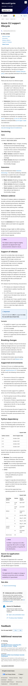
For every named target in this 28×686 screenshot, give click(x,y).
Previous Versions (13, 677)
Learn (2, 19)
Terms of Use (19, 682)
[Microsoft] (14, 16)
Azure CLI (12, 19)
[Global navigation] (1, 15)
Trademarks (4, 684)
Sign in (25, 15)
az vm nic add (18, 118)
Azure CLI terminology (10, 585)
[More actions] (25, 19)
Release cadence (6, 40)
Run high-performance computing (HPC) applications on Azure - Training (11, 645)
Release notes (19, 359)
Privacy (9, 680)
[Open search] (21, 15)
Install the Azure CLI (10, 370)
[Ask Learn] (23, 19)
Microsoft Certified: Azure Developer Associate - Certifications (13, 655)
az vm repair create (21, 120)
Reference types (6, 36)
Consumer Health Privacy (7, 682)
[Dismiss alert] (26, 2)
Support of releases (7, 42)
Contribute (3, 680)
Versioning (4, 38)
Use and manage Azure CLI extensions (11, 128)
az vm (2, 118)
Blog (20, 677)
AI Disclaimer (4, 677)
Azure (7, 19)
